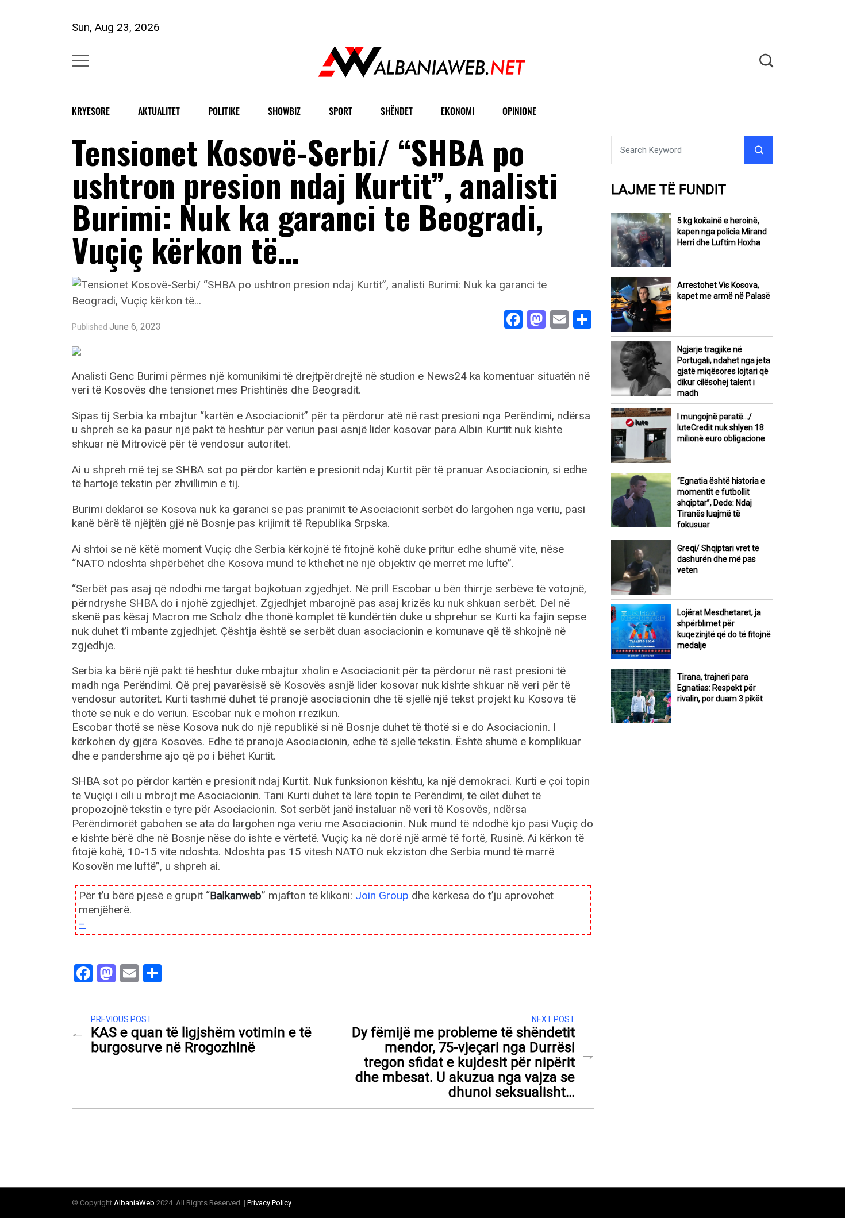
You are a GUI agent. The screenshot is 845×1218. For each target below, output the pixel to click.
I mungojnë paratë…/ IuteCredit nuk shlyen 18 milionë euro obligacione (721, 427)
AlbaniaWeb (134, 1203)
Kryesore (91, 111)
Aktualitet (159, 111)
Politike (224, 111)
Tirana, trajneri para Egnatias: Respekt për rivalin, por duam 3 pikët (720, 687)
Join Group (382, 895)
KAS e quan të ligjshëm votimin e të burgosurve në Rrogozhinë (201, 1040)
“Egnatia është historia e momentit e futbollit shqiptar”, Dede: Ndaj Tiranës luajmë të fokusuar (721, 502)
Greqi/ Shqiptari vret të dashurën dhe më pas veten (718, 559)
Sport (340, 111)
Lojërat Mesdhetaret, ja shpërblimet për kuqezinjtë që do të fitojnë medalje (724, 629)
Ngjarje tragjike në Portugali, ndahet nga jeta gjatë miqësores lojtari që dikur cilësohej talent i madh (723, 371)
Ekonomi (457, 111)
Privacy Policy (269, 1203)
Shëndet (397, 111)
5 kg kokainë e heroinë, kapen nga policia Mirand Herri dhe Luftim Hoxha (722, 231)
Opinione (519, 111)
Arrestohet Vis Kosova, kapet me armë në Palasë (723, 290)
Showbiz (284, 111)
